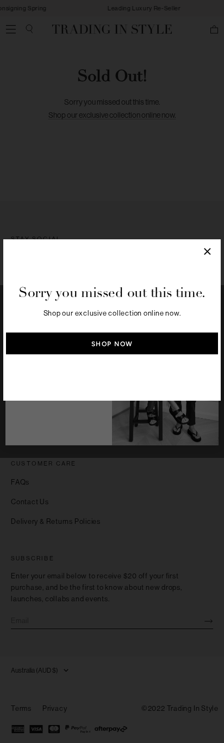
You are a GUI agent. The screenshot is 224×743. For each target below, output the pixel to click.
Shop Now (112, 344)
